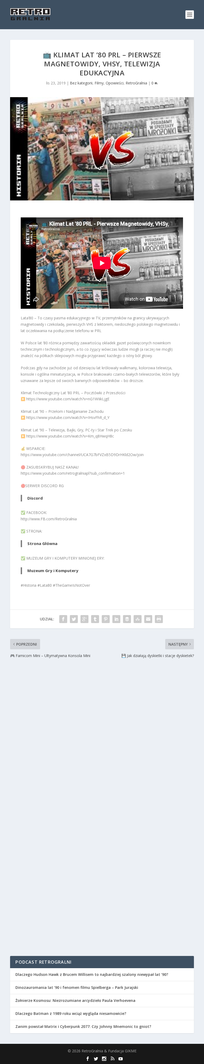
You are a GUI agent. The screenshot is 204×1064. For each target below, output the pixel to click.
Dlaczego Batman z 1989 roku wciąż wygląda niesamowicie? (70, 1013)
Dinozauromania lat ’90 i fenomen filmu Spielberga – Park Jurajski (76, 987)
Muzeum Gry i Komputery (52, 570)
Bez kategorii (81, 82)
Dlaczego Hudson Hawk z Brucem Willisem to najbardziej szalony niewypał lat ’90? (91, 974)
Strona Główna (42, 543)
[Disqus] (102, 737)
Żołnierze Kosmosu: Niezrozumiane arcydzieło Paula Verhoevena (75, 1000)
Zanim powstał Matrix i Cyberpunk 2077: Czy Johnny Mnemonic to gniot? (83, 1026)
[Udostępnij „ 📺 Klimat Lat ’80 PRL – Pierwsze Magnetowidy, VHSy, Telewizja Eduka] (63, 619)
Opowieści (115, 82)
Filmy (99, 82)
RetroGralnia (136, 82)
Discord (35, 498)
